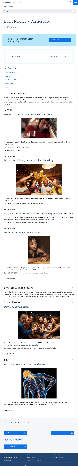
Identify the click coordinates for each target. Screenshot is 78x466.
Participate (10, 6)
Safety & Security (31, 457)
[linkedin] (19, 439)
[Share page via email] (16, 27)
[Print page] (19, 27)
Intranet (5, 455)
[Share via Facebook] (8, 27)
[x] (9, 439)
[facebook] (5, 439)
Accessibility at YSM (55, 455)
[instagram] (12, 439)
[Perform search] (71, 2)
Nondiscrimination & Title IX (10, 457)
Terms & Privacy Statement (57, 457)
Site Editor (29, 455)
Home (5, 6)
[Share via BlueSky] (13, 27)
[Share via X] (5, 27)
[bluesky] (16, 439)
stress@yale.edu (43, 223)
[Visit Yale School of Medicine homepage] (16, 423)
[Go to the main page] (11, 2)
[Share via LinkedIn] (11, 27)
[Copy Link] (73, 93)
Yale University (7, 460)
